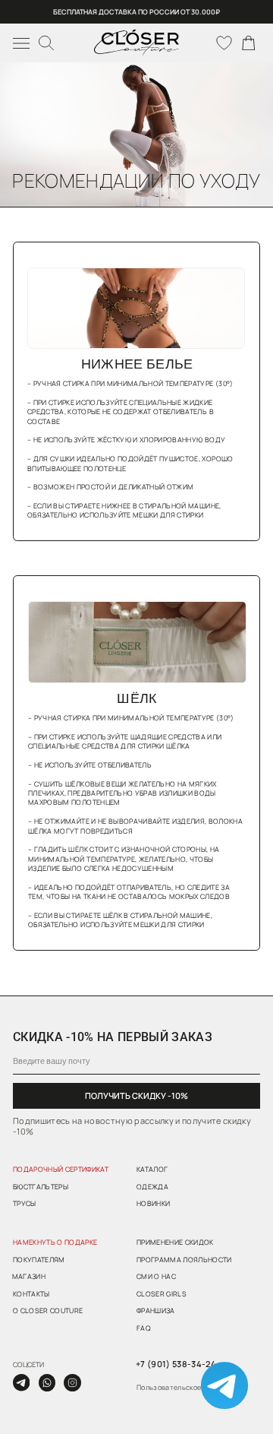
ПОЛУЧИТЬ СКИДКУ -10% (136, 1095)
